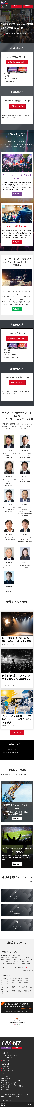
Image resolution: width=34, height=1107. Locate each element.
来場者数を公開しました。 (14, 749)
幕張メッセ (4, 7)
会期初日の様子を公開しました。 (16, 752)
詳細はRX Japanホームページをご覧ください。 (13, 967)
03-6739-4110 (7, 1068)
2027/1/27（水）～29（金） (11, 1055)
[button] (16, 6)
